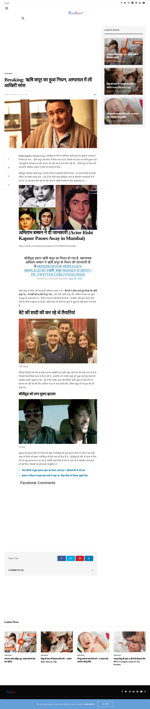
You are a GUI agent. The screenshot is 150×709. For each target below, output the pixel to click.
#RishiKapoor (49, 266)
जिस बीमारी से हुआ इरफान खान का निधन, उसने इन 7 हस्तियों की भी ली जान (53, 470)
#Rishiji (69, 270)
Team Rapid (111, 91)
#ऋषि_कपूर (54, 270)
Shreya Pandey (10, 94)
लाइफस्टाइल (8, 655)
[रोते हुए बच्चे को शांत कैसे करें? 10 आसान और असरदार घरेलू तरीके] (123, 111)
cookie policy (89, 704)
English (7, 3)
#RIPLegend (35, 270)
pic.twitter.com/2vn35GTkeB (58, 274)
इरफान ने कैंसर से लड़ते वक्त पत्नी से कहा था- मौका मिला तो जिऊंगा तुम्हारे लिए (55, 475)
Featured (8, 73)
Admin (109, 61)
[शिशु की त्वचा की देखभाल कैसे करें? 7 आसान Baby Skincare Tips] (123, 81)
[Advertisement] (50, 48)
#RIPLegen (72, 266)
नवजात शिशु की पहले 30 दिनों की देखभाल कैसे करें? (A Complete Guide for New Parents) (129, 662)
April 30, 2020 (75, 278)
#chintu (84, 270)
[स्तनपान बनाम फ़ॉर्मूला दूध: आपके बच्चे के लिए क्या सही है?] (123, 51)
